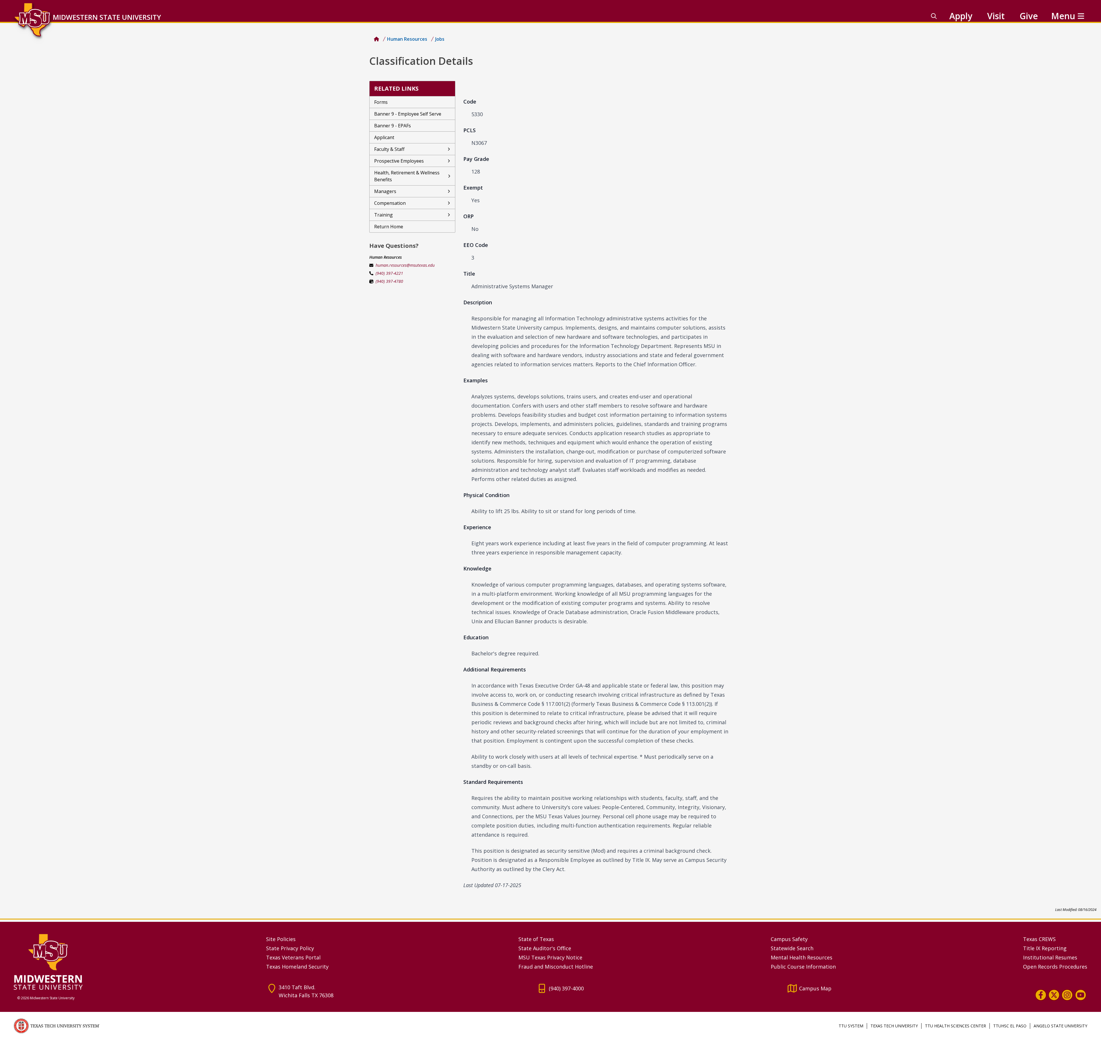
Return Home (388, 226)
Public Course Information (803, 966)
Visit (996, 16)
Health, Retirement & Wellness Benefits (407, 176)
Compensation (390, 203)
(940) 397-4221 (389, 273)
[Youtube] (1080, 995)
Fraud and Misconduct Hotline (555, 966)
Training (383, 215)
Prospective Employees (399, 161)
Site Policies (281, 939)
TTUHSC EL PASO (1009, 1026)
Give (1029, 16)
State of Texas (536, 939)
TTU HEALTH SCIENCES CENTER (955, 1026)
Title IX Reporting (1045, 948)
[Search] (934, 16)
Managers (385, 191)
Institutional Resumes (1050, 957)
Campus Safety (789, 939)
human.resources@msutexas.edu (405, 265)
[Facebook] (1040, 995)
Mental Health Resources (801, 957)
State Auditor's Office (544, 948)
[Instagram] (1067, 995)
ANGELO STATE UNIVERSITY (1060, 1026)
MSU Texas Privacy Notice (550, 957)
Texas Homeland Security (297, 966)
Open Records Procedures (1055, 966)
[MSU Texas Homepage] (376, 39)
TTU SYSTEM (851, 1026)
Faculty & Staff (389, 149)
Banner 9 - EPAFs (392, 125)
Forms (381, 102)
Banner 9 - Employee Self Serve (407, 114)
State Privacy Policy (290, 948)
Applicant (384, 137)
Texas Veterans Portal (293, 957)
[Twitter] (1054, 995)
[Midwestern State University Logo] (136, 961)
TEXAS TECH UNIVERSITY (894, 1026)
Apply (960, 16)
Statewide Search (792, 948)
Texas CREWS (1039, 939)
